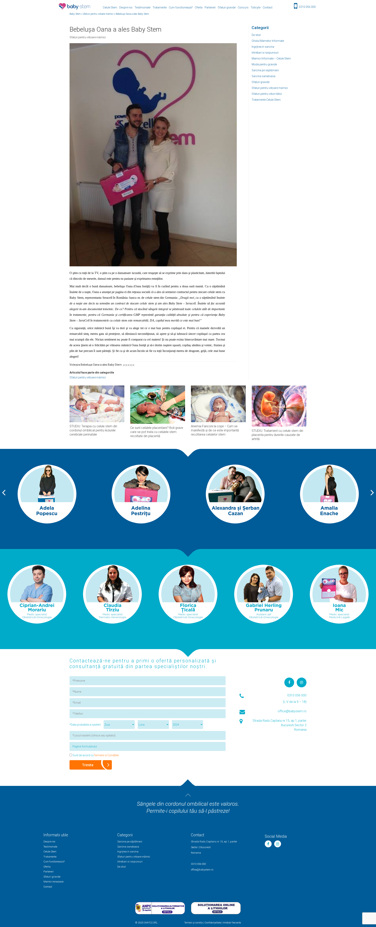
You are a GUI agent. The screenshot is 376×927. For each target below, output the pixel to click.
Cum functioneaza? (181, 7)
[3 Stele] (128, 365)
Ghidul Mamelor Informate (268, 40)
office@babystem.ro (292, 711)
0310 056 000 (307, 6)
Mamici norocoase (53, 881)
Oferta (198, 7)
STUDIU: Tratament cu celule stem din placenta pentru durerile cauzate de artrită (277, 435)
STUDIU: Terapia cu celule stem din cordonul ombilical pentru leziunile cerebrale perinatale (93, 430)
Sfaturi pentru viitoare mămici (270, 88)
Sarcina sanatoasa (263, 76)
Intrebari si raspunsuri (265, 52)
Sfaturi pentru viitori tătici (267, 93)
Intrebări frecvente (232, 922)
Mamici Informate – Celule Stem (271, 58)
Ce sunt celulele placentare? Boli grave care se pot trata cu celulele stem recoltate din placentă (156, 432)
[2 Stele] (126, 365)
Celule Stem (110, 7)
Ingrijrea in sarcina (263, 46)
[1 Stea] (124, 365)
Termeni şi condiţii (193, 922)
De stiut (256, 35)
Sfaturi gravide (227, 7)
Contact (267, 7)
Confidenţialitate (213, 922)
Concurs (243, 7)
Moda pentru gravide (264, 64)
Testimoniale (142, 7)
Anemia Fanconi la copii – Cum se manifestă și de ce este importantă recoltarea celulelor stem (215, 430)
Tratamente (160, 7)
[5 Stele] (133, 365)
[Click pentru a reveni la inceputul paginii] (188, 795)
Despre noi (125, 7)
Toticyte (255, 7)
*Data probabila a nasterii (85, 724)
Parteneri (210, 7)
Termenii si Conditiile (106, 755)
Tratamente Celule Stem (266, 99)
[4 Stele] (131, 365)
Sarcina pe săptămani (265, 70)
